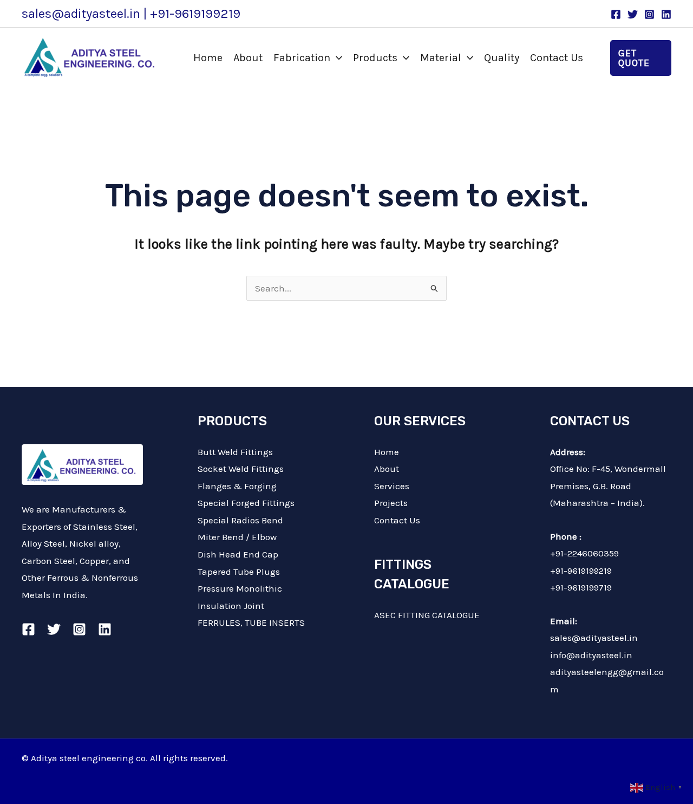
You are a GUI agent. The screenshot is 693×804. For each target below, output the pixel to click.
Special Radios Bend (240, 520)
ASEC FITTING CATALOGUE (427, 615)
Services (391, 486)
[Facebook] (616, 14)
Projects (391, 502)
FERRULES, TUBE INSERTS (251, 622)
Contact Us (556, 57)
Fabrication (301, 57)
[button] (336, 58)
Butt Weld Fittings (235, 451)
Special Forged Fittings (246, 502)
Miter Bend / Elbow (237, 536)
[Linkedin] (666, 14)
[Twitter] (632, 14)
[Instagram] (649, 14)
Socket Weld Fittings (241, 468)
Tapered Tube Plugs (239, 571)
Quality (501, 57)
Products (375, 57)
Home (208, 57)
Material (440, 57)
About (248, 57)
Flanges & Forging (237, 486)
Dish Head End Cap (238, 554)
